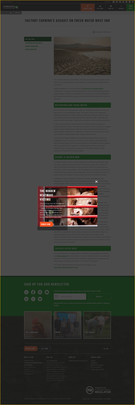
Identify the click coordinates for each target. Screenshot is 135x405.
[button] (96, 181)
